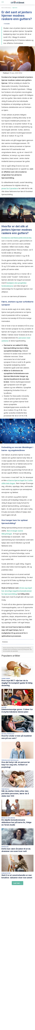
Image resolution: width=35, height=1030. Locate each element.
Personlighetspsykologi (9, 760)
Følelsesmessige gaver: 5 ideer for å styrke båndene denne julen (17, 710)
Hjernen (15, 7)
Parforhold (5, 789)
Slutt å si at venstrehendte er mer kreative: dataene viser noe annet (16, 876)
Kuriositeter (5, 873)
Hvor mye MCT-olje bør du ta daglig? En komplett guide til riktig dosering (16, 683)
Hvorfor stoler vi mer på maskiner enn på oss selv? (16, 737)
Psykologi (4, 846)
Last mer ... (17, 883)
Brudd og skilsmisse (8, 818)
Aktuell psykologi (7, 733)
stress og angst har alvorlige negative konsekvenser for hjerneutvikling (16, 591)
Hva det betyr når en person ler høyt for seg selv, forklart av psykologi (15, 764)
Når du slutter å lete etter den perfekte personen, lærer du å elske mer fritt (15, 793)
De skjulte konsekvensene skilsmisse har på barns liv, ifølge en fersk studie (16, 822)
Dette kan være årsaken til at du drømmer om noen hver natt (16, 850)
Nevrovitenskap (6, 7)
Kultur (3, 707)
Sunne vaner (5, 678)
